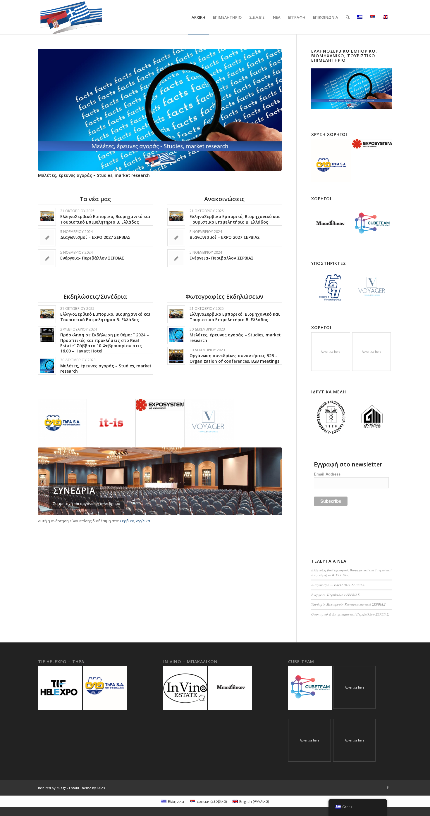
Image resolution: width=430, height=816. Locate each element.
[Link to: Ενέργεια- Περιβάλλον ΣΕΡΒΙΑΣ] (47, 258)
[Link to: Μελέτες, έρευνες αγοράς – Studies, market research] (47, 366)
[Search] (347, 17)
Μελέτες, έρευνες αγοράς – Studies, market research (94, 175)
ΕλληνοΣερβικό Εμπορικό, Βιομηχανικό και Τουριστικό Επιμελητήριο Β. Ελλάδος (105, 219)
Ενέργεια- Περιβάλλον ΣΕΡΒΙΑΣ (92, 258)
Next (273, 98)
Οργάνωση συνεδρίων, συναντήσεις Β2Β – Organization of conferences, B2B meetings (234, 358)
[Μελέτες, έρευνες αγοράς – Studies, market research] (160, 110)
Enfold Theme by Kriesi (87, 788)
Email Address (327, 474)
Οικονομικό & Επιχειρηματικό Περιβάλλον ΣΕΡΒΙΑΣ (350, 614)
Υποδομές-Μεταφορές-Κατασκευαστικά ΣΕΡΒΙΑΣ (348, 604)
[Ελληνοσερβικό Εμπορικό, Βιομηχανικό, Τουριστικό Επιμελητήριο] (351, 88)
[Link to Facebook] (387, 787)
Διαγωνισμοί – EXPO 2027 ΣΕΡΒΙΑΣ (95, 237)
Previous (47, 98)
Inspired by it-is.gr (52, 788)
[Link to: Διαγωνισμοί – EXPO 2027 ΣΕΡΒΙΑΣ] (47, 237)
